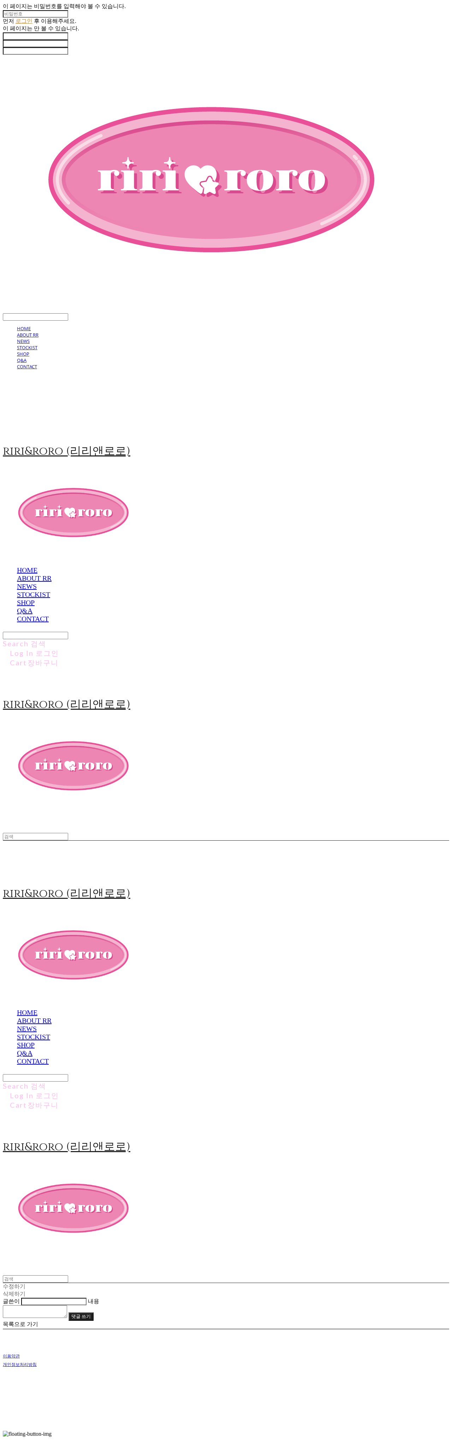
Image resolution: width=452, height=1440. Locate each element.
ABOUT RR (27, 335)
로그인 (24, 21)
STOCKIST (27, 347)
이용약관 (11, 1356)
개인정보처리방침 (20, 1364)
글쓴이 (11, 1301)
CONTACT (27, 366)
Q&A (21, 360)
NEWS (23, 341)
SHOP (23, 354)
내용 (93, 1301)
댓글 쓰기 (81, 1316)
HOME (24, 328)
